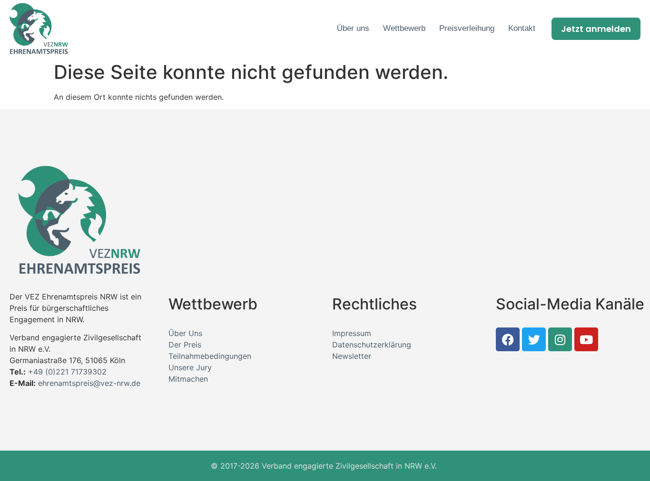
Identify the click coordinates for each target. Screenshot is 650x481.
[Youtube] (586, 339)
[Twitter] (534, 339)
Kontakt (521, 28)
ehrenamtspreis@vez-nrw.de (89, 383)
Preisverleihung (466, 28)
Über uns (353, 28)
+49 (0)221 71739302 (67, 371)
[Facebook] (508, 339)
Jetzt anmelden (596, 29)
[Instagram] (560, 339)
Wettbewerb (404, 28)
